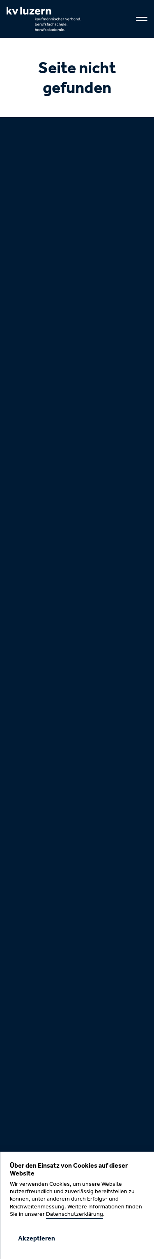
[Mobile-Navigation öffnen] (141, 19)
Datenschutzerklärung (74, 1214)
